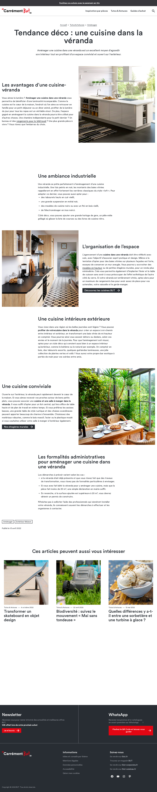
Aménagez (92, 25)
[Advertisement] (78, 157)
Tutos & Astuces (77, 25)
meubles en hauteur (92, 268)
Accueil (63, 25)
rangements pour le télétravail (31, 121)
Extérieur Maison (23, 522)
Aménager (8, 522)
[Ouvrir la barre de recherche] (153, 11)
